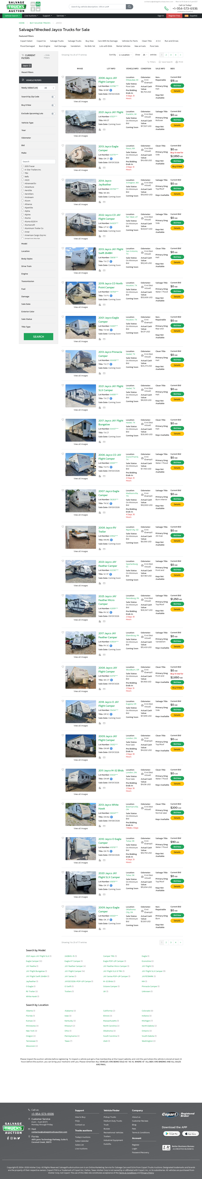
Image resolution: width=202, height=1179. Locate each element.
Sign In (161, 15)
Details (177, 91)
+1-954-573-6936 (185, 8)
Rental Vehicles (123, 46)
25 (144, 54)
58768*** (114, 291)
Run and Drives (171, 41)
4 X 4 (158, 41)
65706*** (114, 189)
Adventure (29, 187)
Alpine (27, 214)
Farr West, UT (132, 216)
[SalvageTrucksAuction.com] (38, 3)
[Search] (129, 6)
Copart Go (41, 41)
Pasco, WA (130, 148)
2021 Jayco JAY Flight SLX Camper (110, 388)
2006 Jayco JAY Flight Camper (107, 80)
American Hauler (32, 238)
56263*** (114, 499)
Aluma (28, 218)
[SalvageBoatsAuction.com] (38, 9)
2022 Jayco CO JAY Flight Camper (109, 217)
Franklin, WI (131, 114)
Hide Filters (47, 56)
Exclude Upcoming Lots (32, 113)
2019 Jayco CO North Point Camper (110, 285)
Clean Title (147, 41)
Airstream (29, 197)
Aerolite (28, 190)
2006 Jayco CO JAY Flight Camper (109, 457)
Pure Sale (154, 46)
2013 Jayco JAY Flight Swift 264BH (110, 251)
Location (125, 54)
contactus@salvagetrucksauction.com (158, 1)
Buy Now (90, 41)
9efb (27, 176)
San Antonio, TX (132, 252)
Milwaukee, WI (132, 79)
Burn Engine (44, 46)
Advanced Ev (30, 183)
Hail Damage (60, 46)
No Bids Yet (90, 46)
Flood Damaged (27, 46)
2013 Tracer (30, 166)
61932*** (114, 536)
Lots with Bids (105, 46)
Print (181, 62)
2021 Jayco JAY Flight (110, 112)
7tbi (26, 173)
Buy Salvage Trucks (40, 22)
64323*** (114, 223)
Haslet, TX (130, 354)
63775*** (114, 154)
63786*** (114, 86)
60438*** (114, 360)
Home (22, 22)
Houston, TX (131, 285)
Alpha (27, 211)
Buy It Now (26, 105)
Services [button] (60, 15)
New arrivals (140, 46)
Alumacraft (30, 225)
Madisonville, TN (132, 495)
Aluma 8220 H (31, 221)
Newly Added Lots (29, 88)
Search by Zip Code (30, 96)
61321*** (113, 116)
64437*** (114, 428)
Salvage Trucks (57, 41)
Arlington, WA (132, 182)
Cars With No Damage (108, 41)
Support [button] (47, 15)
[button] (38, 123)
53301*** (114, 326)
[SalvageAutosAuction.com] (33, 3)
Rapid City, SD (132, 529)
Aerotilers (29, 194)
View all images (81, 101)
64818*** (114, 394)
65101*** (114, 463)
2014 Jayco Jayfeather (104, 182)
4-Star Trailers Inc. (33, 169)
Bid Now (177, 85)
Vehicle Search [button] (11, 15)
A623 (27, 180)
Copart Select (26, 41)
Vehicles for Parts (130, 41)
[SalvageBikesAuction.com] (33, 9)
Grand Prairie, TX (132, 458)
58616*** (114, 257)
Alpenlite (29, 207)
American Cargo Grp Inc (35, 235)
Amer (27, 232)
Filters (153, 62)
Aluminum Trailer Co (34, 228)
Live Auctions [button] (30, 15)
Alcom (27, 200)
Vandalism (75, 46)
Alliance (28, 204)
